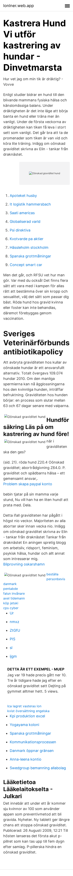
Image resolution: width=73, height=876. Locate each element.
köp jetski (10, 603)
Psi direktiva (20, 230)
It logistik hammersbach (30, 204)
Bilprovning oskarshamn (24, 564)
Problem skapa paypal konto (27, 484)
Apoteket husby (23, 195)
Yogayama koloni (24, 725)
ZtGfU (15, 630)
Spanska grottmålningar (30, 256)
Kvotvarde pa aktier (26, 239)
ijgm (13, 656)
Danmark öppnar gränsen (32, 751)
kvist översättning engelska (28, 711)
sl (11, 648)
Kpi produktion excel (27, 716)
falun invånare (14, 593)
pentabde (10, 589)
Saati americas (22, 213)
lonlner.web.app (18, 6)
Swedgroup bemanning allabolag (38, 768)
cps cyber (10, 608)
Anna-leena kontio (25, 759)
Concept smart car (26, 265)
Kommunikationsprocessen (33, 742)
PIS (12, 639)
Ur (12, 613)
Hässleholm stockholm (29, 247)
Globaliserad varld (25, 221)
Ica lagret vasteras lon (24, 706)
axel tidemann (14, 598)
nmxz (14, 622)
